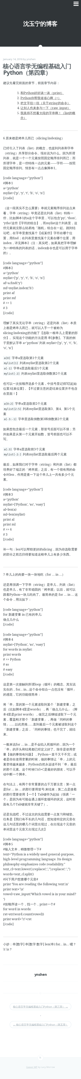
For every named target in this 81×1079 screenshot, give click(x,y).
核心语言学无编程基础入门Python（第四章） (37, 69)
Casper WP (31, 1067)
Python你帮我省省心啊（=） (40, 98)
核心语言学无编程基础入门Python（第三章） (40, 1006)
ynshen (31, 59)
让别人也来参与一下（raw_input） (45, 108)
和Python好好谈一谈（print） (42, 93)
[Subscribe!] (40, 1058)
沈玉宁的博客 (40, 24)
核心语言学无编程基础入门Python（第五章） (40, 1024)
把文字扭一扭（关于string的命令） (45, 103)
